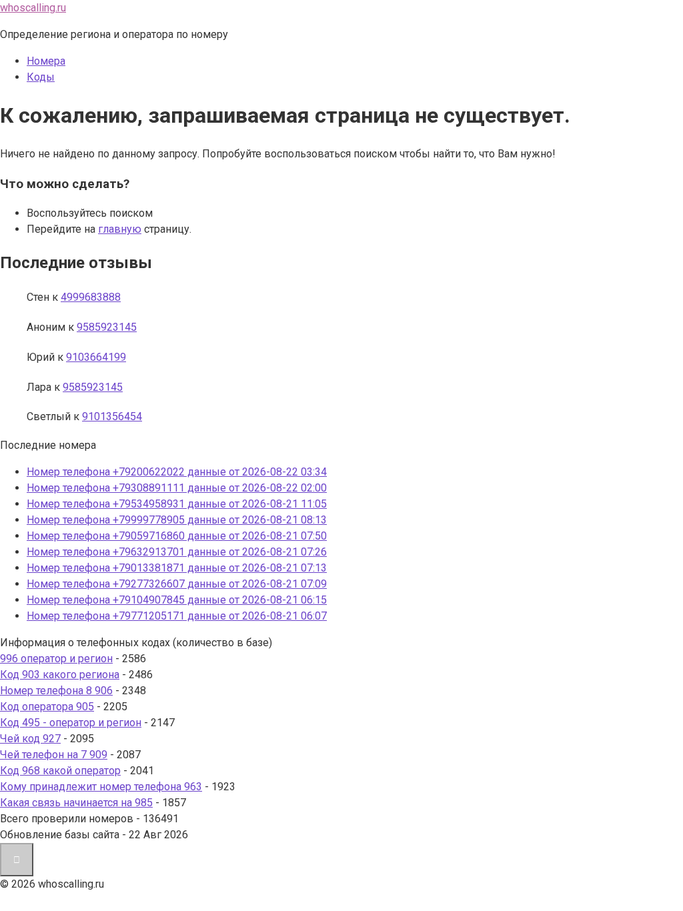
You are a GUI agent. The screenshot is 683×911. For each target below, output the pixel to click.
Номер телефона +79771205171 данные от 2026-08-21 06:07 (177, 616)
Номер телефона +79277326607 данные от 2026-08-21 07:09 (177, 584)
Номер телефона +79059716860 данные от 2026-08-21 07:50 (177, 536)
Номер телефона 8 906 (56, 690)
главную (119, 229)
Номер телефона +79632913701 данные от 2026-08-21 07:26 (177, 552)
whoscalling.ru (33, 7)
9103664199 (96, 357)
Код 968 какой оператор (60, 770)
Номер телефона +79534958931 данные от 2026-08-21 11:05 (177, 504)
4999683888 (91, 297)
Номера (46, 61)
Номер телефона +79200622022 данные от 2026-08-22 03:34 (177, 472)
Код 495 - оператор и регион (70, 722)
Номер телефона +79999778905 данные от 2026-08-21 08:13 (177, 520)
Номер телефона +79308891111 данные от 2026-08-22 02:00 (177, 488)
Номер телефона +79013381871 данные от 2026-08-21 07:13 (177, 568)
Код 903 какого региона (59, 674)
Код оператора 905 (47, 706)
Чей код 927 (30, 738)
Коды (41, 77)
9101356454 (112, 416)
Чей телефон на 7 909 (53, 754)
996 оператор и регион (56, 658)
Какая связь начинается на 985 (76, 802)
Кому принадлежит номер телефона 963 (101, 786)
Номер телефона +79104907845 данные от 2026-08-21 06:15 (177, 600)
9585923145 (107, 327)
